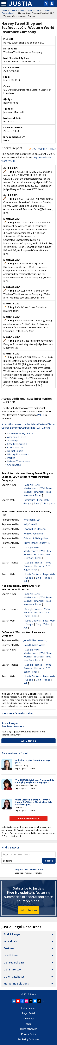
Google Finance (33, 562)
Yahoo (45, 503)
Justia (33, 994)
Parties (11, 457)
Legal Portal (28, 1013)
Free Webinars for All (14, 753)
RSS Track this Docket (43, 149)
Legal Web (43, 500)
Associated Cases (16, 437)
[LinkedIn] (13, 1001)
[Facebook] (22, 1001)
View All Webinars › (28, 818)
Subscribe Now (28, 910)
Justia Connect (28, 1008)
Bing (36, 503)
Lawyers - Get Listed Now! (28, 869)
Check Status (14, 464)
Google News (32, 484)
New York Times (33, 495)
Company (29, 1018)
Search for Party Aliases (20, 433)
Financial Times (42, 491)
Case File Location (17, 444)
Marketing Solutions (16, 983)
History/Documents (18, 454)
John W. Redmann (33, 533)
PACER (40, 415)
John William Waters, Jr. (36, 640)
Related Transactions (19, 461)
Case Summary (15, 447)
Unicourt (30, 500)
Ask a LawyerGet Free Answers (12, 724)
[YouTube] (18, 1001)
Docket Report (15, 451)
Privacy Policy (28, 1034)
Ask (53, 503)
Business (9, 948)
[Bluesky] (35, 1001)
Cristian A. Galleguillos (36, 538)
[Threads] (30, 1001)
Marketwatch (31, 488)
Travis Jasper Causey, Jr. (37, 542)
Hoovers (39, 566)
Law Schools (11, 955)
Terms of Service (28, 1029)
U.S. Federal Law (14, 962)
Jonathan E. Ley (32, 519)
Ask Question (28, 740)
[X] (39, 1001)
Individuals (10, 941)
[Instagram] (26, 1001)
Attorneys (12, 440)
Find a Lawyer (10, 847)
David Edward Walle (34, 645)
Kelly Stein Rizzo (32, 524)
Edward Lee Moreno (35, 529)
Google (27, 503)
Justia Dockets (33, 574)
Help (28, 1024)
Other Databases (14, 976)
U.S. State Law (12, 969)
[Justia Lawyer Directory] (43, 1001)
